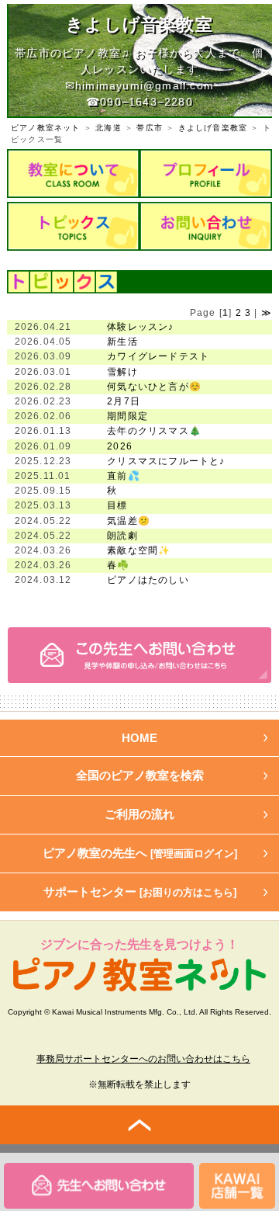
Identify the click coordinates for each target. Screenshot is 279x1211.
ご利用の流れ (139, 814)
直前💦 (123, 475)
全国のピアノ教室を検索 (140, 775)
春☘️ (118, 565)
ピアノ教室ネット (46, 127)
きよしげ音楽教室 (213, 127)
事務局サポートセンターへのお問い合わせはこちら (143, 1059)
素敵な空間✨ (138, 550)
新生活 (122, 341)
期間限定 (127, 416)
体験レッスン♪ (140, 326)
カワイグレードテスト (158, 356)
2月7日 (123, 401)
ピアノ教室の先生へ (140, 852)
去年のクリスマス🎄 (154, 430)
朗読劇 (122, 535)
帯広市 (149, 127)
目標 (117, 505)
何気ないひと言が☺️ (154, 386)
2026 (120, 446)
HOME (139, 737)
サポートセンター (139, 891)
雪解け (122, 371)
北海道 (108, 127)
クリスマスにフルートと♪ (166, 461)
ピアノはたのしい (148, 579)
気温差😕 (128, 520)
